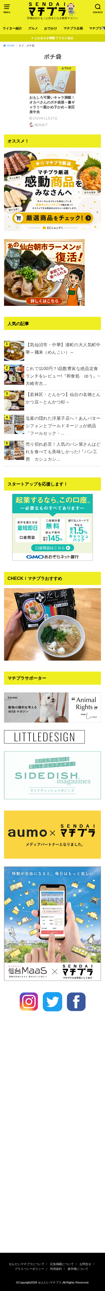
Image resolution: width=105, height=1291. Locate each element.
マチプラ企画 (73, 28)
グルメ (33, 28)
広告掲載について (62, 1264)
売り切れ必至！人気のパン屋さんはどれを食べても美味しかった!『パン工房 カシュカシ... (63, 451)
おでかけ (50, 28)
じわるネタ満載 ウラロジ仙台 (54, 38)
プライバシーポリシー (29, 1268)
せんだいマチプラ (50, 1282)
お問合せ (85, 1264)
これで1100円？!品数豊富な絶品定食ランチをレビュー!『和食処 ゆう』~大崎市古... (63, 376)
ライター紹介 (12, 28)
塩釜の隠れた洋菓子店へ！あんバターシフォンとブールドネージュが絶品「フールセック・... (63, 426)
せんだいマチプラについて (26, 1264)
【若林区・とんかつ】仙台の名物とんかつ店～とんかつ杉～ (63, 398)
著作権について (78, 1268)
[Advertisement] (52, 1190)
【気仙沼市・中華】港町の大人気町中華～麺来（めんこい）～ (63, 348)
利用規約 (56, 1268)
